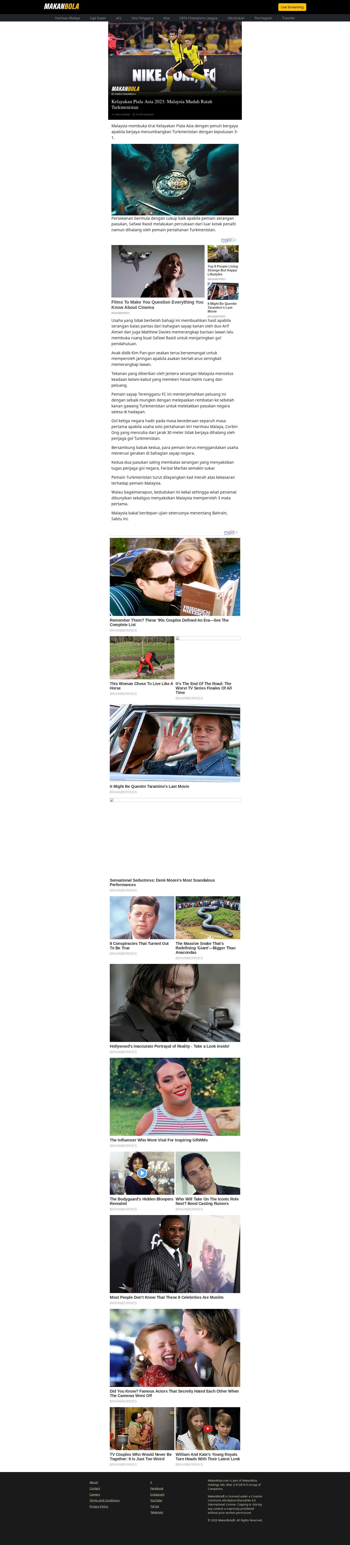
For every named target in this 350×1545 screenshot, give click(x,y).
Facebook (156, 1488)
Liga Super (98, 18)
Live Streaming (292, 7)
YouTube (156, 1500)
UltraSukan (236, 18)
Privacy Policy (99, 1506)
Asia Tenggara (142, 18)
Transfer (288, 18)
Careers (95, 1494)
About (94, 1482)
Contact (95, 1488)
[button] (175, 179)
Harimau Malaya (67, 18)
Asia (166, 18)
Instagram (157, 1494)
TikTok (154, 1506)
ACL (119, 18)
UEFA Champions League (198, 18)
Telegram (156, 1512)
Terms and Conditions (105, 1500)
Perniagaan (263, 18)
